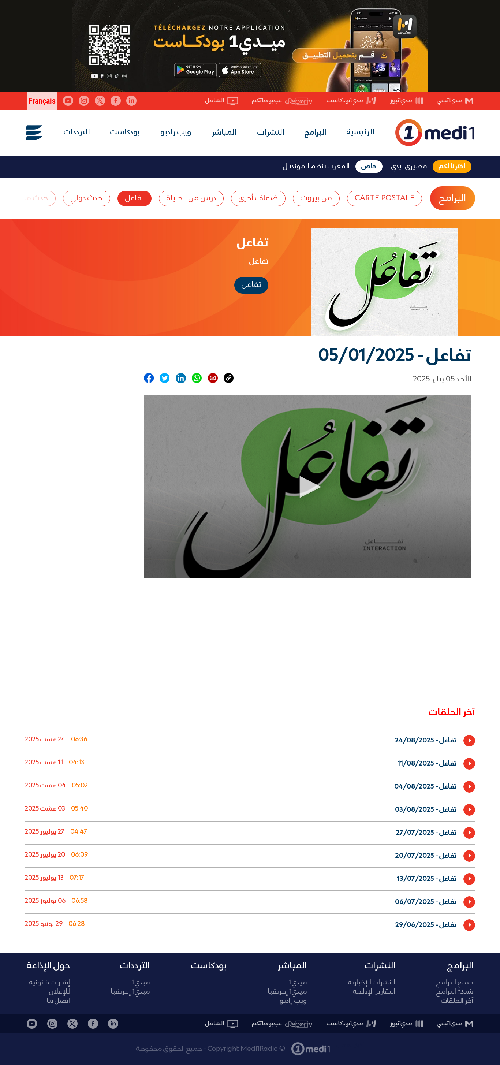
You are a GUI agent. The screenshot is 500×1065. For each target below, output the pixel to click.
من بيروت (316, 198)
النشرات (270, 133)
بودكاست (125, 132)
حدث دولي (86, 198)
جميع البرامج (454, 982)
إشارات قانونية (49, 982)
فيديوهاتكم (267, 100)
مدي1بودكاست (345, 100)
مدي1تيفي (449, 100)
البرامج (315, 133)
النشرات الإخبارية (371, 982)
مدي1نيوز (401, 100)
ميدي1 (298, 982)
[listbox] (250, 831)
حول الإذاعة (48, 965)
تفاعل (134, 198)
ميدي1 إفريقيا (287, 992)
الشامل (214, 100)
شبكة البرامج (454, 992)
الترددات (77, 132)
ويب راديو (175, 132)
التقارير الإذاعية (374, 992)
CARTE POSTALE (384, 198)
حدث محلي (30, 198)
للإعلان (59, 992)
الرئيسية (360, 132)
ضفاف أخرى (258, 198)
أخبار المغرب (350, 1045)
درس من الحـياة (191, 198)
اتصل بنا (58, 1001)
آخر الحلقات (457, 1001)
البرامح (452, 198)
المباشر (224, 133)
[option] (250, 740)
